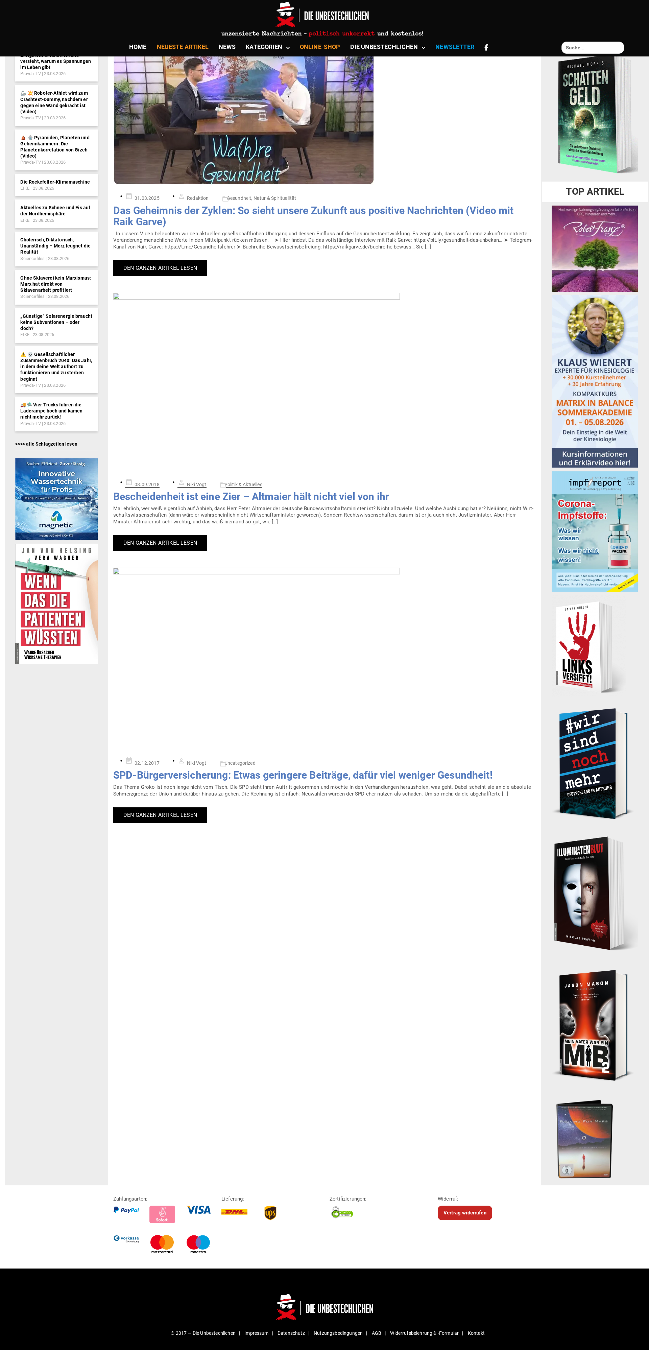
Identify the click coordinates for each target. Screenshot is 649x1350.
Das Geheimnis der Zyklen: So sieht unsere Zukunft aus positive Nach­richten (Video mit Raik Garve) (313, 216)
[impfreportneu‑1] (595, 531)
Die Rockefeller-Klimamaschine (55, 182)
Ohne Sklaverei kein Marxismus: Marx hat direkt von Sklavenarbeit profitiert (55, 284)
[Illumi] (595, 894)
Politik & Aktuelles (243, 484)
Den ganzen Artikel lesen (160, 268)
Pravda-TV (30, 73)
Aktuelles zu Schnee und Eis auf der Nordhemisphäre (55, 210)
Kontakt (476, 1333)
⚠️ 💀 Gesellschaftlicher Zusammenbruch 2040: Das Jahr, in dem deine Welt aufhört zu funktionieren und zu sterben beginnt (56, 367)
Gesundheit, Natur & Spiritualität (261, 198)
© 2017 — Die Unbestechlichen (203, 1333)
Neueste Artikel (183, 46)
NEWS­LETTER (454, 46)
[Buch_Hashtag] (595, 763)
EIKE (24, 188)
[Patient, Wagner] (56, 603)
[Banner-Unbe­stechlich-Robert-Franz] (595, 248)
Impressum (256, 1333)
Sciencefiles (32, 258)
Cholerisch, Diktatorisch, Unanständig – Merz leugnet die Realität (55, 246)
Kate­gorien (264, 46)
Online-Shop (320, 46)
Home (138, 46)
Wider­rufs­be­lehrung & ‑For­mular (424, 1333)
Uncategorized (240, 763)
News (227, 46)
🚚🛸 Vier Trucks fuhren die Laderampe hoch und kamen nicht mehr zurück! (51, 411)
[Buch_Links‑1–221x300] (589, 645)
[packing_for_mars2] (595, 1137)
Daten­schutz (291, 1333)
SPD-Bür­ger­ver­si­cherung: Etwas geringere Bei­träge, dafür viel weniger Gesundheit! (302, 775)
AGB (376, 1333)
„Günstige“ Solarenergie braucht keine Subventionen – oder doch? (56, 322)
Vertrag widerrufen (464, 1213)
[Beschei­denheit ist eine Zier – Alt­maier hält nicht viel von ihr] (324, 382)
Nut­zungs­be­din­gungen (338, 1333)
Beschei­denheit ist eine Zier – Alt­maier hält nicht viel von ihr (251, 496)
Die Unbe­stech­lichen (384, 46)
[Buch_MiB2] (595, 1025)
